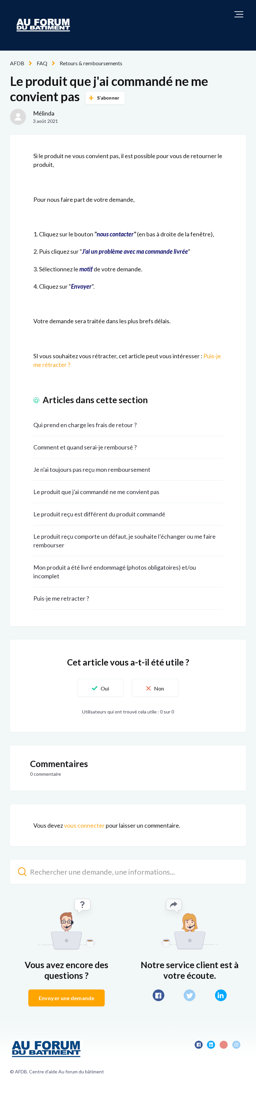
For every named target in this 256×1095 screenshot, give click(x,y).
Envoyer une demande (66, 998)
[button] (239, 14)
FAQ (42, 63)
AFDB (17, 63)
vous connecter (84, 825)
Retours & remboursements (91, 63)
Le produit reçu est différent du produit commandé (99, 514)
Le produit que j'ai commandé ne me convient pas (96, 491)
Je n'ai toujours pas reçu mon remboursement (91, 469)
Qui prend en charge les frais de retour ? (85, 424)
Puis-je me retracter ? (61, 598)
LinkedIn (221, 995)
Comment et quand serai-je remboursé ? (85, 447)
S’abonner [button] (108, 98)
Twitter (189, 995)
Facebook (158, 995)
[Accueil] (43, 25)
